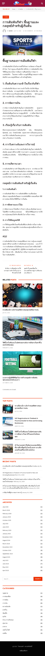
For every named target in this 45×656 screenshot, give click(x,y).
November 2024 (7, 537)
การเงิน (5, 603)
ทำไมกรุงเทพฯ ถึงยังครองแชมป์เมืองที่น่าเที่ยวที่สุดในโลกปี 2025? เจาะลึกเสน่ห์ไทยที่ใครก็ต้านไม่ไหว (28, 447)
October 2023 (7, 550)
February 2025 (7, 530)
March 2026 (6, 510)
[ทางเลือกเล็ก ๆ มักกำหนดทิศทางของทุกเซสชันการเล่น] (22, 295)
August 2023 (6, 557)
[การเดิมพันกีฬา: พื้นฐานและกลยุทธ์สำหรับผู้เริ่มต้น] (22, 45)
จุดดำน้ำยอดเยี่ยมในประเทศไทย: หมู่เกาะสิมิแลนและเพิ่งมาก (33, 270)
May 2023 (5, 567)
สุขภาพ (5, 623)
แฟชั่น (5, 633)
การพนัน (5, 17)
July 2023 (5, 560)
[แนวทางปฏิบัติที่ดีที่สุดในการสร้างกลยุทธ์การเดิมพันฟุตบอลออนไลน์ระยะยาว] (22, 363)
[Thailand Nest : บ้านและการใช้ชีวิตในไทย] (22, 3)
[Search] (42, 3)
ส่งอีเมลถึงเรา (24, 651)
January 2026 (7, 517)
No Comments (29, 31)
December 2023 (7, 547)
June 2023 (6, 564)
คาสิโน (5, 610)
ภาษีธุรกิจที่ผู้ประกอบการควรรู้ (12, 492)
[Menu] (3, 3)
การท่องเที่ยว (7, 596)
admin (11, 31)
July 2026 (5, 507)
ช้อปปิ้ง (5, 613)
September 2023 (8, 554)
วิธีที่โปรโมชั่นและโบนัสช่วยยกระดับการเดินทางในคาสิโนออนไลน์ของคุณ (28, 434)
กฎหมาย (5, 593)
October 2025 (7, 520)
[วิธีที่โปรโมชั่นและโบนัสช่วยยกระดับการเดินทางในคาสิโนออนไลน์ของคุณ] (22, 328)
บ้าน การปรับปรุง (8, 620)
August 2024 (6, 540)
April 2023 (6, 570)
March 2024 (6, 544)
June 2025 (6, 527)
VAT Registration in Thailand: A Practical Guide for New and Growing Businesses (28, 420)
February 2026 (7, 513)
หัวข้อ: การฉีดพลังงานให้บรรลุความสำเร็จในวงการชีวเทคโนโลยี (12, 270)
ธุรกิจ (4, 616)
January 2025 (7, 534)
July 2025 (5, 524)
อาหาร (5, 626)
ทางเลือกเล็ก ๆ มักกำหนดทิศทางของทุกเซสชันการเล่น (21, 310)
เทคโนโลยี (6, 630)
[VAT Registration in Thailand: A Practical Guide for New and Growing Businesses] (8, 421)
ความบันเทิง (6, 606)
